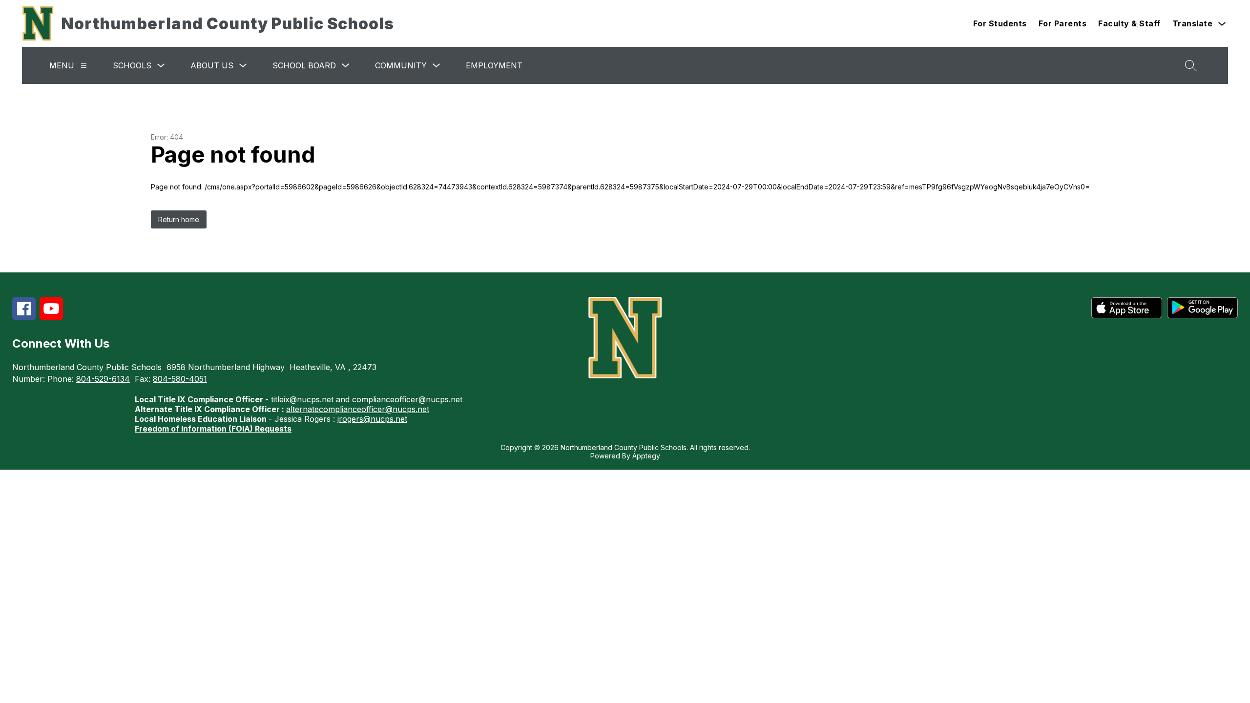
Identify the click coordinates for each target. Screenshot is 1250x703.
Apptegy (646, 456)
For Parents (1063, 23)
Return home (178, 219)
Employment (494, 65)
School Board (304, 65)
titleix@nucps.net (302, 399)
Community (401, 65)
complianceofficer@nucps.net (407, 399)
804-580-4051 (180, 379)
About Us (211, 65)
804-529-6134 (103, 379)
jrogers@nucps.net (372, 419)
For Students (1000, 23)
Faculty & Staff (1129, 23)
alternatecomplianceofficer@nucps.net (357, 409)
